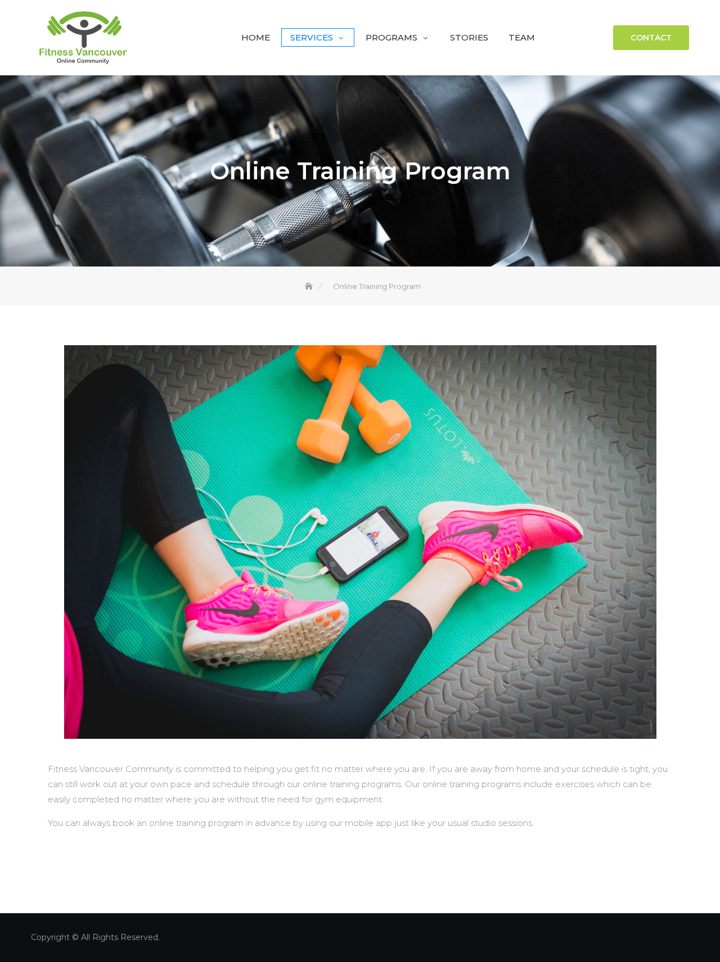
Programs (391, 37)
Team (521, 37)
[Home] (310, 286)
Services (311, 37)
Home (255, 37)
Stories (469, 37)
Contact (651, 38)
